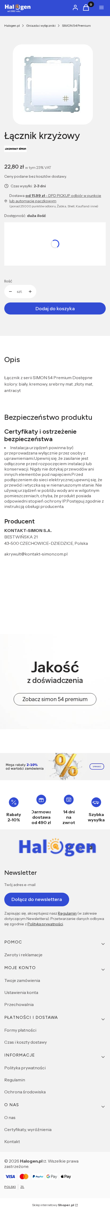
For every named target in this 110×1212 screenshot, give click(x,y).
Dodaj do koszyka (55, 309)
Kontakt (12, 1141)
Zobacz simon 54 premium (55, 699)
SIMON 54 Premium (76, 26)
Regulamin (67, 913)
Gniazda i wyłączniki (41, 26)
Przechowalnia (19, 1004)
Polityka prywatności (25, 1067)
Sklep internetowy (53, 1205)
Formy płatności (20, 1030)
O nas (9, 1117)
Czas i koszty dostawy (25, 1042)
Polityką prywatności (45, 924)
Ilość (8, 281)
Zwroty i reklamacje (23, 954)
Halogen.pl (12, 26)
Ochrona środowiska (25, 1091)
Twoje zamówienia (22, 980)
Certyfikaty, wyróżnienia (28, 1129)
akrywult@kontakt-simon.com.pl (36, 554)
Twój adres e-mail (20, 884)
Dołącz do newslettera (36, 899)
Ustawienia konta (21, 992)
